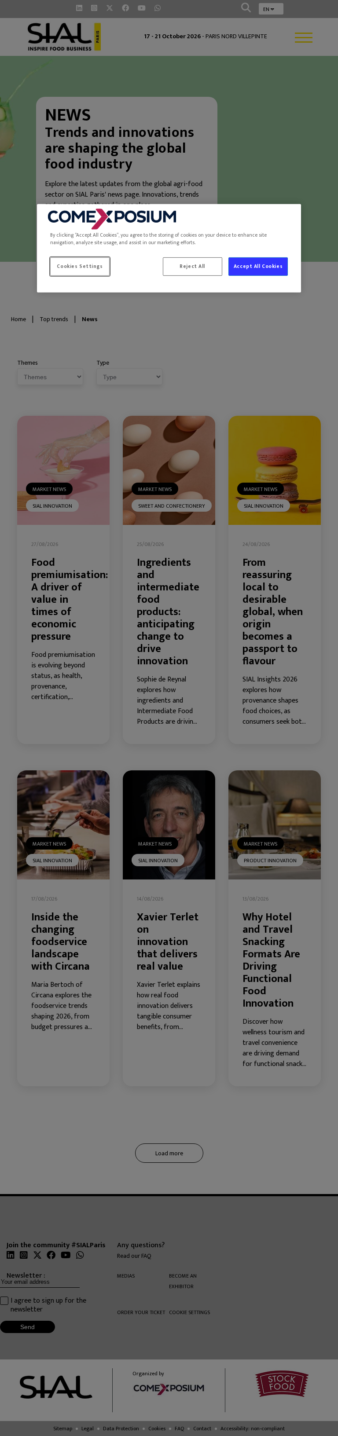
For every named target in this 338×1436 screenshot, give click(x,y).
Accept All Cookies (258, 266)
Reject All (192, 266)
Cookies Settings (80, 266)
